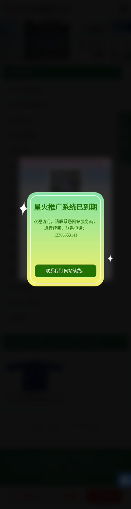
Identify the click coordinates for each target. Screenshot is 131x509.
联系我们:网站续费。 (65, 270)
